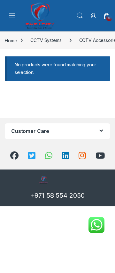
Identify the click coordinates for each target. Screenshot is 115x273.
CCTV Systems (45, 40)
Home (11, 40)
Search (79, 15)
